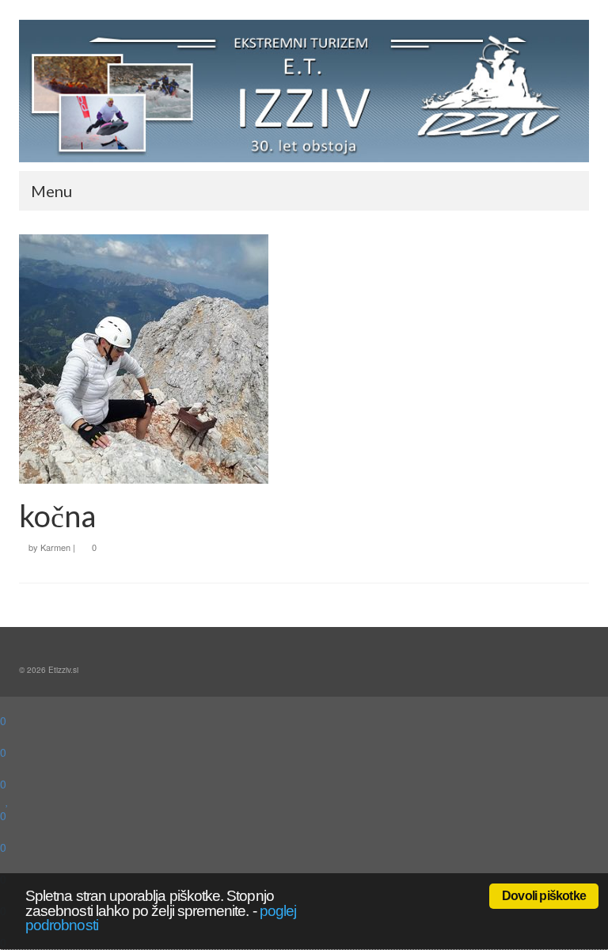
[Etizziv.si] (304, 91)
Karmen (55, 547)
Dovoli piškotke (544, 895)
